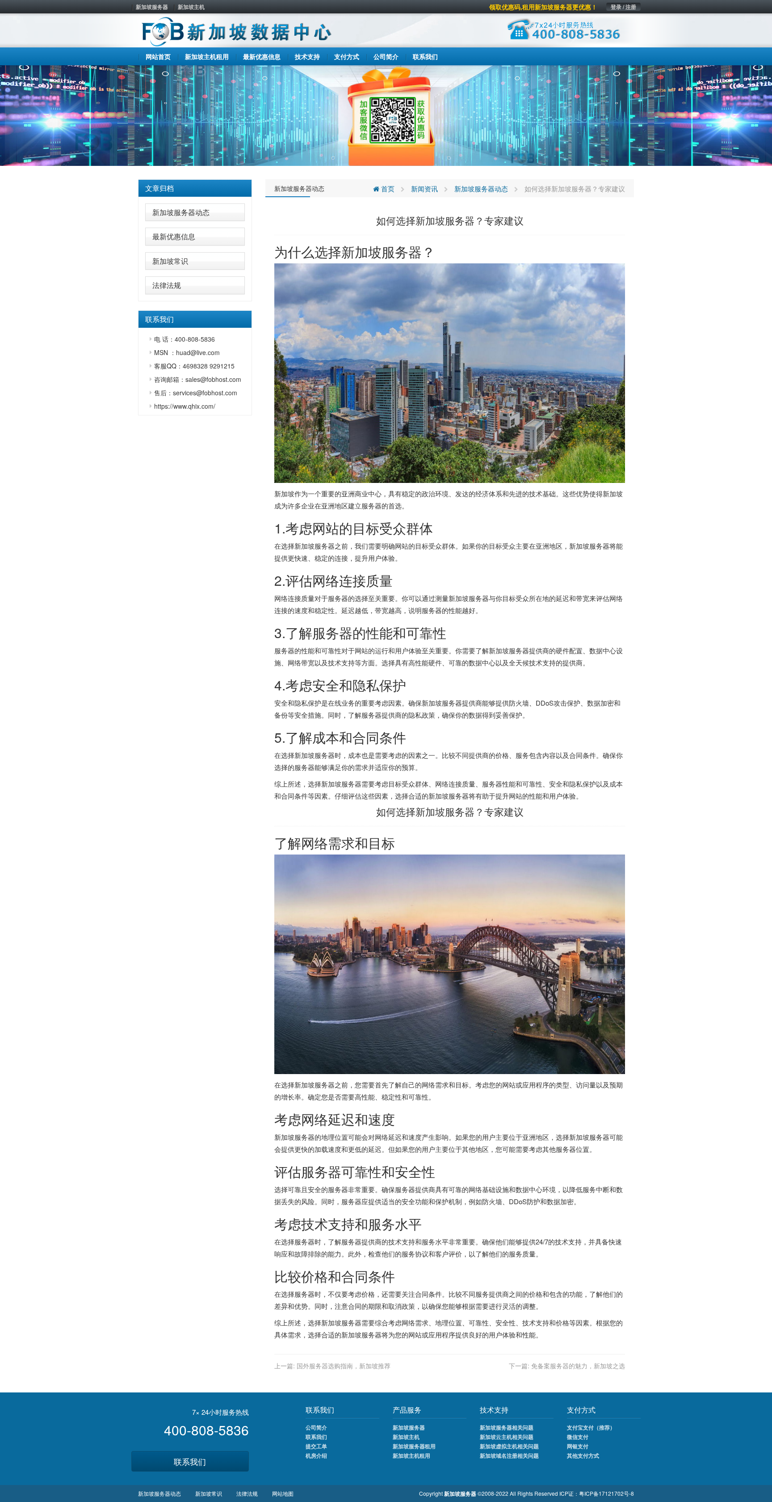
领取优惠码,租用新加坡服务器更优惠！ (543, 6)
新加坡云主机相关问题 (506, 1437)
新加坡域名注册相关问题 (509, 1455)
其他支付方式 (583, 1455)
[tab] (195, 188)
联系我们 (190, 1461)
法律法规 (166, 285)
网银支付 (577, 1446)
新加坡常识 (170, 261)
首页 (386, 188)
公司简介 (316, 1427)
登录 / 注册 (623, 7)
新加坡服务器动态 (181, 212)
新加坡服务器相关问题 (506, 1427)
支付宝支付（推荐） (591, 1427)
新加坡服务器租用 (414, 1446)
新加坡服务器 (152, 7)
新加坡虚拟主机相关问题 (509, 1446)
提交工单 (316, 1446)
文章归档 (159, 188)
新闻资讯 (424, 188)
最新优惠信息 (173, 236)
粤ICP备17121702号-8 (606, 1493)
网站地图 (283, 1493)
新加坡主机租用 (411, 1455)
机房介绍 (316, 1455)
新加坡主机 (191, 7)
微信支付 (577, 1437)
